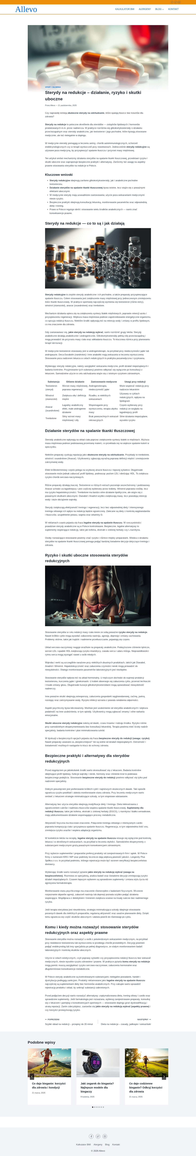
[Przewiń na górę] (189, 1152)
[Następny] (164, 1076)
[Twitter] (175, 2)
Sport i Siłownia (53, 87)
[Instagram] (179, 2)
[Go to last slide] (32, 1076)
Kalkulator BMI (124, 9)
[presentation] (49, 1062)
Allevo (52, 105)
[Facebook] (171, 2)
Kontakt (173, 9)
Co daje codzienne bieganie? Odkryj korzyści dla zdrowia (145, 1087)
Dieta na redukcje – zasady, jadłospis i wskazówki (126, 1022)
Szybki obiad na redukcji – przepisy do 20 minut (69, 1022)
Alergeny (145, 9)
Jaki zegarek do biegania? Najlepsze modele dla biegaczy (97, 1087)
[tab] (92, 1107)
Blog (107, 1144)
